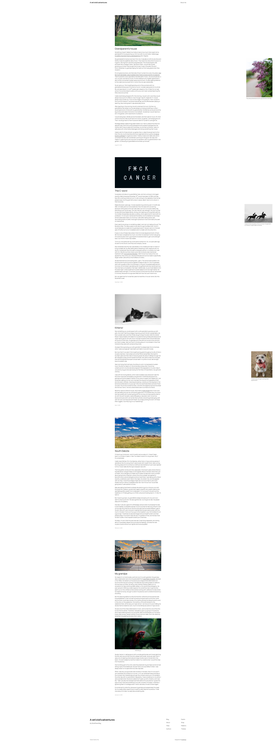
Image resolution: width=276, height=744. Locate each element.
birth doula (146, 390)
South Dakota (122, 451)
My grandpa (121, 573)
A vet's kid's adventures (98, 2)
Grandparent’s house (126, 48)
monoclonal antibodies (130, 254)
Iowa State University (149, 579)
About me (183, 2)
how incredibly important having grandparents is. (136, 55)
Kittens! (119, 327)
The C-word (121, 190)
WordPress (183, 739)
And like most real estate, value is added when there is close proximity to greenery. (138, 74)
